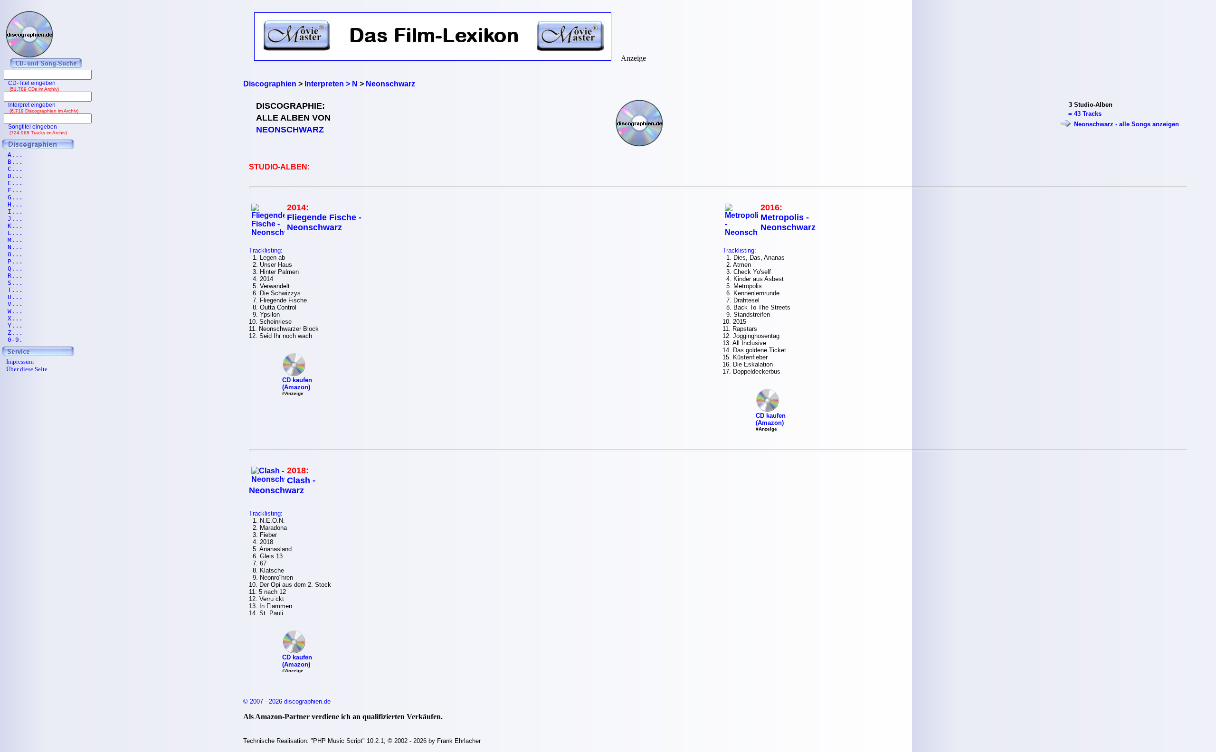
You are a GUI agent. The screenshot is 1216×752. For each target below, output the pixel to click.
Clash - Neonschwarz (282, 485)
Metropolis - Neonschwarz (788, 222)
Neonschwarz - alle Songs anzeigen (1126, 124)
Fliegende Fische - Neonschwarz (324, 222)
